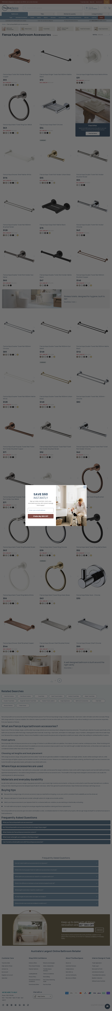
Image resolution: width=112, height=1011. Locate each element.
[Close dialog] (85, 487)
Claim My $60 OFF (40, 516)
